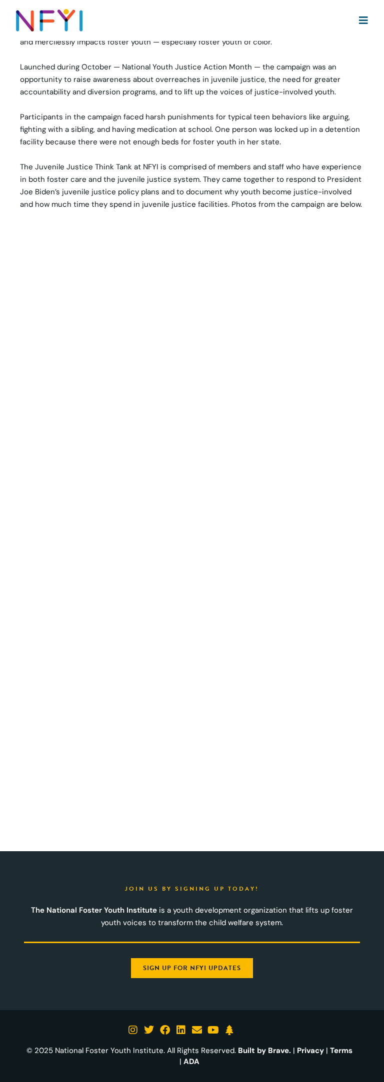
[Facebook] (165, 1030)
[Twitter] (149, 1030)
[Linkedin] (181, 1030)
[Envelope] (197, 1030)
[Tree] (229, 1030)
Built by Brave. (264, 1051)
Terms (341, 1051)
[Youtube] (213, 1030)
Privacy (310, 1051)
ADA (192, 1062)
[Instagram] (133, 1030)
